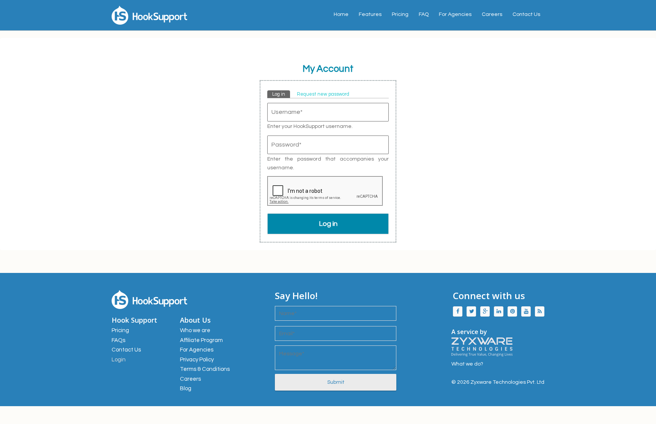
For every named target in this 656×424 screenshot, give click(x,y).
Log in (281, 94)
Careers (492, 14)
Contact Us (526, 14)
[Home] (180, 15)
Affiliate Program (201, 340)
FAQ (424, 14)
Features (370, 14)
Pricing (400, 14)
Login (119, 360)
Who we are (195, 330)
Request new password (323, 94)
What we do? (467, 364)
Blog (185, 388)
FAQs (118, 340)
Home (341, 14)
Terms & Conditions (205, 369)
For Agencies (455, 14)
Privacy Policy (197, 360)
